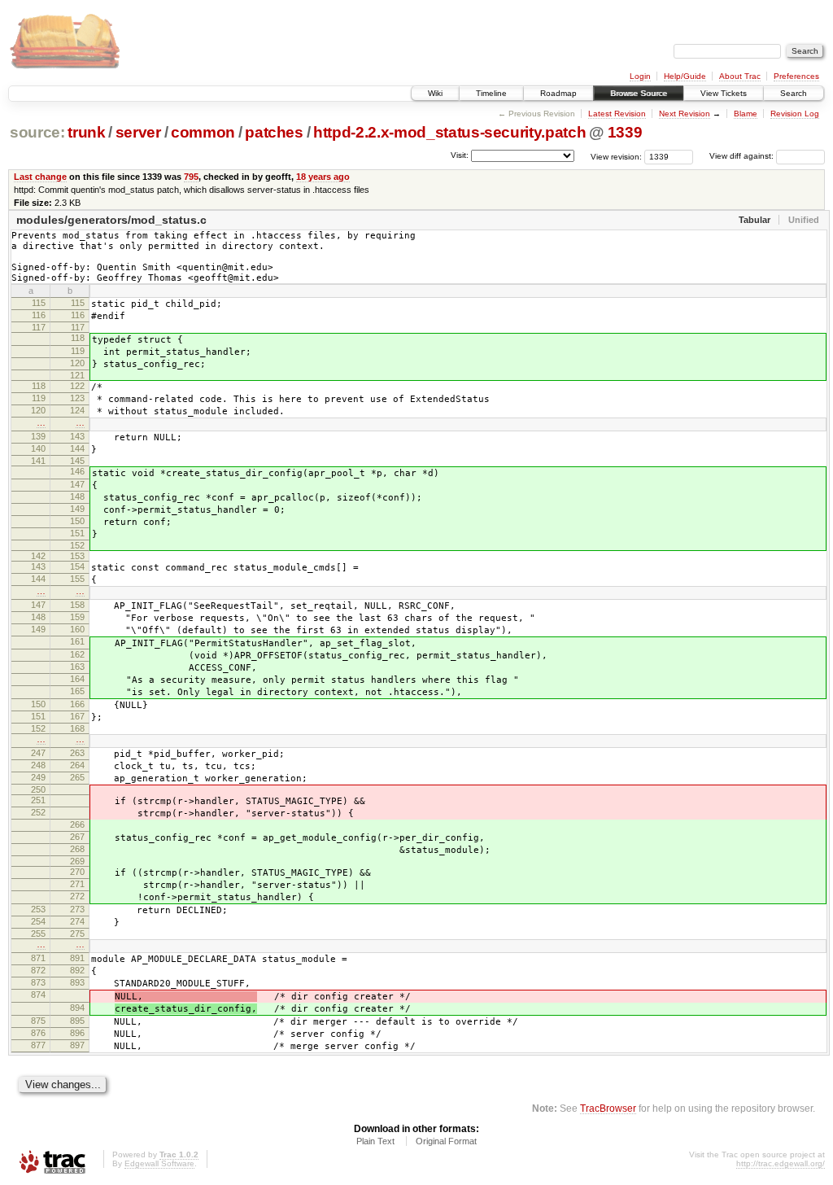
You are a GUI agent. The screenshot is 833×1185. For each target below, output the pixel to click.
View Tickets (723, 93)
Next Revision (684, 113)
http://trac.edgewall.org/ (780, 1163)
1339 (625, 132)
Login (640, 76)
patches (274, 132)
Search (793, 93)
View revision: (616, 155)
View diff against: (742, 155)
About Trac (740, 76)
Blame (745, 113)
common (203, 132)
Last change (40, 176)
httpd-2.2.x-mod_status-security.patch (449, 132)
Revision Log (794, 113)
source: (37, 132)
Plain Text (375, 1141)
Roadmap (558, 93)
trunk (86, 132)
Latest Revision (617, 113)
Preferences (796, 76)
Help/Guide (685, 76)
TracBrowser (608, 1108)
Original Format (446, 1141)
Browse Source (638, 93)
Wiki (435, 93)
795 (191, 176)
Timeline (491, 93)
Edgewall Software (159, 1163)
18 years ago (323, 176)
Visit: (460, 155)
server (138, 132)
